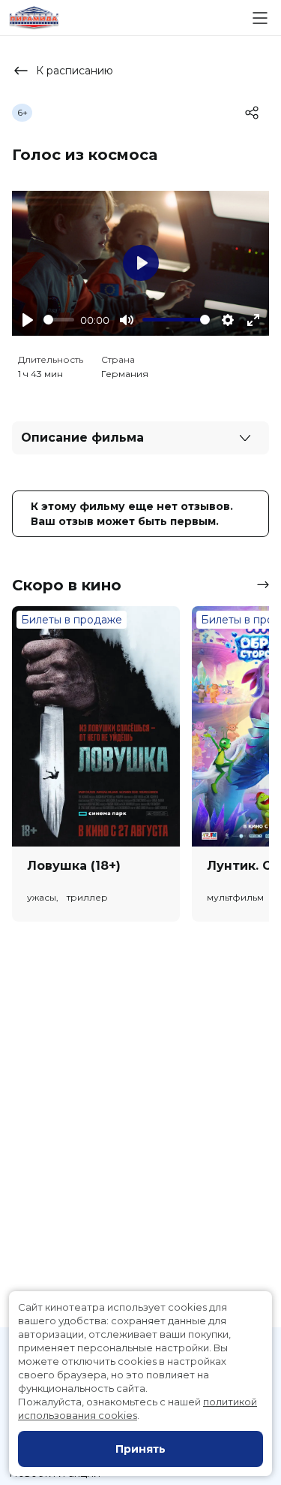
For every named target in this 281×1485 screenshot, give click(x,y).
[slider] (58, 319)
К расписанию (74, 70)
